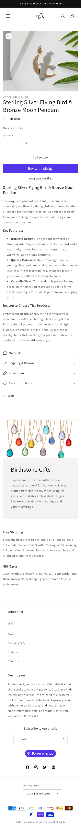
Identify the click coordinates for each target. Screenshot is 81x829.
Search (12, 634)
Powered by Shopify (55, 822)
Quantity (8, 135)
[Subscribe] (63, 739)
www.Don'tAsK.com (34, 822)
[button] (8, 16)
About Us (14, 661)
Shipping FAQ (16, 643)
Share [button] (11, 395)
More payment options (41, 178)
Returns (13, 652)
